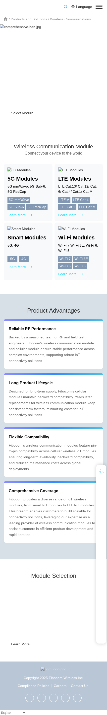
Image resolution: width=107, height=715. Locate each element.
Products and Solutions (29, 19)
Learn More (20, 644)
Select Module (22, 113)
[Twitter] (41, 698)
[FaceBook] (65, 698)
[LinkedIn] (53, 698)
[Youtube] (77, 698)
